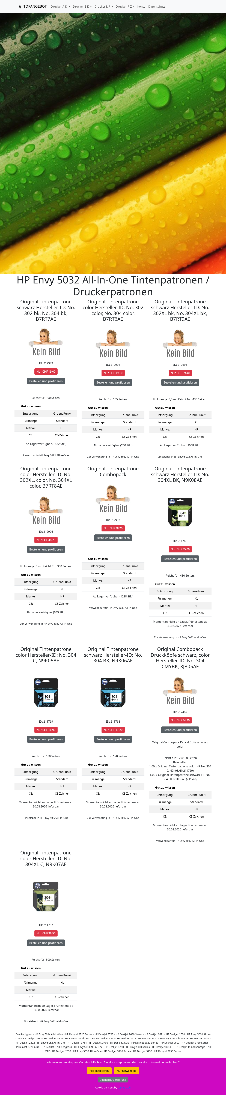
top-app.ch (124, 1087)
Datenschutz (156, 6)
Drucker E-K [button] (81, 6)
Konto (141, 6)
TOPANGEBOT (35, 6)
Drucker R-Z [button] (124, 6)
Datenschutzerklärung (113, 1079)
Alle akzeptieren (99, 1070)
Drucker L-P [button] (102, 6)
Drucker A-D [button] (59, 6)
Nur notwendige (126, 1070)
